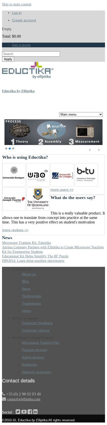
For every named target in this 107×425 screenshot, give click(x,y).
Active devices (33, 357)
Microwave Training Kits (40, 343)
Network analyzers (36, 372)
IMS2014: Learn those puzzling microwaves (33, 261)
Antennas (29, 364)
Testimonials (31, 296)
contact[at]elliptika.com (23, 399)
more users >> (62, 190)
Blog (25, 281)
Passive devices (34, 350)
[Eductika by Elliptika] (28, 77)
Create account (24, 20)
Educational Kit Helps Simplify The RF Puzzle (35, 256)
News (26, 289)
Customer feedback (37, 323)
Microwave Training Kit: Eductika (26, 243)
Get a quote (21, 45)
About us (29, 274)
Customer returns (36, 330)
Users (26, 311)
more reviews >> (15, 230)
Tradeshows (31, 303)
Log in (17, 13)
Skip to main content (16, 4)
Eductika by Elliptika (18, 91)
